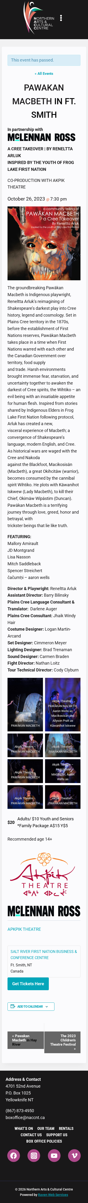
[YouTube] (54, 1155)
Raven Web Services (53, 1195)
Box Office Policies (44, 1141)
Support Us (56, 1134)
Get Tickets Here (28, 983)
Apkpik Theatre (24, 929)
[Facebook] (13, 1155)
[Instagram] (33, 1155)
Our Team (45, 1128)
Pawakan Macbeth (24, 1040)
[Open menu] (61, 17)
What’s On (24, 1128)
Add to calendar (30, 1007)
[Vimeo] (74, 1155)
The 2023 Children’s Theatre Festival (63, 1042)
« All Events (44, 73)
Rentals (66, 1128)
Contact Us (31, 1134)
